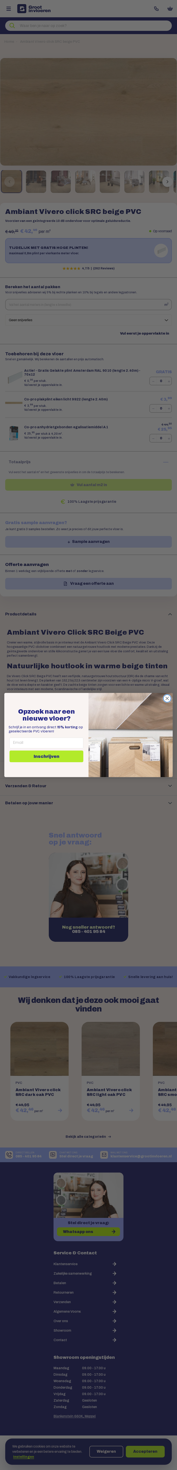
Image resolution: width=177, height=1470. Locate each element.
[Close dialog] (167, 698)
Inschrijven (46, 756)
